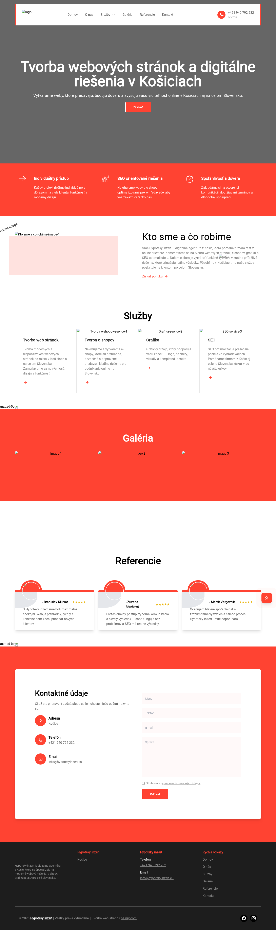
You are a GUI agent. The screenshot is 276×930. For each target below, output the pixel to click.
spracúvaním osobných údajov (181, 783)
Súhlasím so (173, 783)
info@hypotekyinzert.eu (65, 762)
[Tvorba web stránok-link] (25, 382)
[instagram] (254, 918)
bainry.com (129, 918)
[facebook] (244, 918)
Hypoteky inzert (41, 918)
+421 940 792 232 (61, 743)
